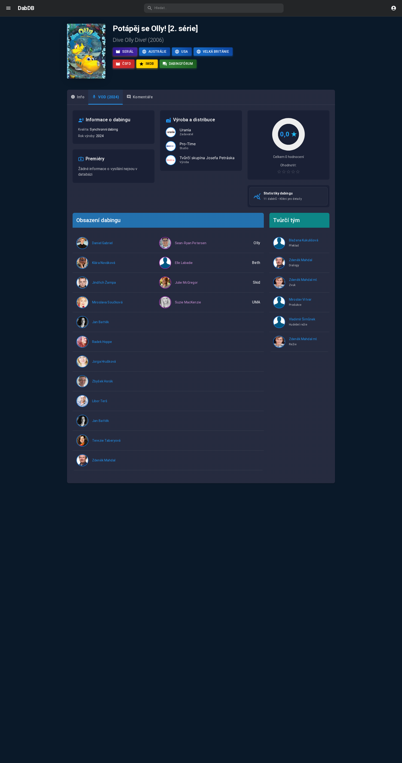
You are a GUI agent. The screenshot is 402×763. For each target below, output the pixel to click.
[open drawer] (8, 8)
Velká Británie (216, 51)
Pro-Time (188, 143)
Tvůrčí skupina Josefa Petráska (207, 157)
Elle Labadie (184, 263)
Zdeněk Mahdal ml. (303, 280)
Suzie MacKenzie (188, 302)
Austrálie (157, 51)
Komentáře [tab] (143, 97)
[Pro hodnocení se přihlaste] (288, 171)
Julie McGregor (186, 282)
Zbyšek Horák (102, 381)
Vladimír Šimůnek (302, 319)
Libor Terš (99, 401)
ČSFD (126, 64)
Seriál (127, 51)
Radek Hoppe (102, 342)
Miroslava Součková (107, 302)
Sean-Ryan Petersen (191, 243)
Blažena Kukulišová (303, 240)
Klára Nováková (103, 263)
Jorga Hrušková (104, 361)
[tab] (105, 97)
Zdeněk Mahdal (103, 460)
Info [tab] (80, 97)
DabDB (26, 8)
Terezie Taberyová (106, 440)
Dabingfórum (181, 64)
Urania (185, 130)
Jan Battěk (100, 322)
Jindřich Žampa (104, 282)
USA (184, 51)
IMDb (150, 64)
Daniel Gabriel (102, 243)
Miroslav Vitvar (300, 299)
